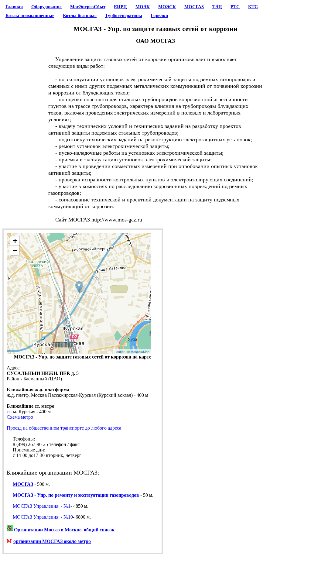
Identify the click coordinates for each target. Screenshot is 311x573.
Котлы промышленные (29, 15)
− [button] (15, 250)
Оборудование (46, 6)
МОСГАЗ (194, 6)
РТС (235, 6)
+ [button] (15, 241)
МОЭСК (167, 6)
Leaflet (119, 351)
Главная (14, 6)
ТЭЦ (217, 6)
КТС (253, 6)
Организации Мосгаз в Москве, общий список (64, 529)
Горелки (159, 15)
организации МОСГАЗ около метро (52, 541)
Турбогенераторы (123, 15)
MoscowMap (140, 351)
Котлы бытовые (80, 15)
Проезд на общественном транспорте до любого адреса (64, 428)
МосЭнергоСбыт (87, 6)
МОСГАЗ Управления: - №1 (41, 506)
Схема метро (20, 417)
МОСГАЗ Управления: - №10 (43, 517)
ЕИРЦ (120, 6)
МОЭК (142, 6)
